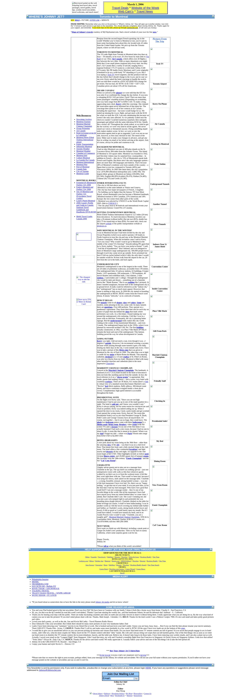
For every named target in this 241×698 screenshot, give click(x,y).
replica (126, 357)
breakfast (133, 449)
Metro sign (123, 350)
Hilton (91, 561)
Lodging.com (83, 561)
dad (101, 433)
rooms (145, 456)
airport (119, 93)
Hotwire (117, 557)
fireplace (122, 424)
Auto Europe (89, 565)
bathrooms (137, 422)
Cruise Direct (140, 569)
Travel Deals (120, 8)
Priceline (124, 557)
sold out (115, 404)
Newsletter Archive (84, 119)
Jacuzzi (114, 427)
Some (139, 303)
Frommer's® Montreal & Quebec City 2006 (86, 184)
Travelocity (102, 557)
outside (108, 343)
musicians (108, 307)
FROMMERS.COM (40, 584)
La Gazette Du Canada (85, 160)
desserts (109, 451)
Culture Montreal (83, 158)
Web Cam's (126, 11)
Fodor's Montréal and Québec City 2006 (84, 188)
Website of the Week (145, 8)
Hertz (105, 565)
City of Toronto (82, 171)
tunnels (104, 303)
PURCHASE (105, 655)
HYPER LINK (95, 20)
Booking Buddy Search (138, 565)
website (109, 224)
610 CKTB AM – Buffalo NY (44, 586)
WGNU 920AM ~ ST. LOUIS (44, 595)
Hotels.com (115, 561)
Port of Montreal (82, 167)
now (155, 32)
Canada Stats (81, 169)
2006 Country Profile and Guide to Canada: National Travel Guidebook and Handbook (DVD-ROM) (86, 207)
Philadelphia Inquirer (40, 579)
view (109, 445)
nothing (131, 282)
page (183, 628)
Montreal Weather (83, 151)
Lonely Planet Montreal (85, 201)
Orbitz (87, 557)
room (134, 424)
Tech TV (111, 75)
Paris (130, 433)
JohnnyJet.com (132, 28)
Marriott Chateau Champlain (121, 370)
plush (99, 422)
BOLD (77, 20)
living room (113, 424)
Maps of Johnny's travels (82, 32)
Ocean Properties (83, 128)
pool (146, 454)
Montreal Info (81, 155)
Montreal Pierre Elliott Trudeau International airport (85, 139)
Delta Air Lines (134, 557)
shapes (119, 303)
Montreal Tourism (83, 122)
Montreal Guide (82, 174)
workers (108, 382)
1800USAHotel (126, 561)
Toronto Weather (83, 149)
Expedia (94, 557)
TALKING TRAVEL (40, 591)
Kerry (118, 104)
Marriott (107, 561)
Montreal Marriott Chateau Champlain (84, 125)
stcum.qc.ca (101, 226)
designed (109, 357)
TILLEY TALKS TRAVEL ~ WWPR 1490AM (51, 593)
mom (112, 354)
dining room (102, 424)
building (139, 327)
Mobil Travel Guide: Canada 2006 (84, 217)
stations (100, 278)
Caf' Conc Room (108, 461)
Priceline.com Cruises (116, 569)
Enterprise (99, 565)
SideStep (110, 557)
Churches (109, 363)
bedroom (109, 422)
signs (127, 312)
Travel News (144, 11)
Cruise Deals (103, 569)
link (146, 382)
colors (133, 303)
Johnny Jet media (102, 602)
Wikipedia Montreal (84, 146)
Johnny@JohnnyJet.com (50, 670)
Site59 (122, 573)
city (117, 445)
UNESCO (112, 203)
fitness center (109, 456)
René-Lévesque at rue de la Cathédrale (86, 134)
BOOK (143, 655)
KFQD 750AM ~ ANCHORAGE (45, 588)
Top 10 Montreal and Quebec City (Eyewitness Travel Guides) (84, 195)
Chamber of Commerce (85, 153)
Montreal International (85, 162)
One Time (156, 557)
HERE (148, 668)
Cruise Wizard (130, 569)
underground (116, 321)
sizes (125, 303)
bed (106, 386)
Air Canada (80, 131)
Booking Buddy (145, 557)
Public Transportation (84, 144)
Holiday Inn (99, 561)
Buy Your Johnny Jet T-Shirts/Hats (125, 651)
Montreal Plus (81, 164)
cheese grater (122, 377)
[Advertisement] (83, 75)
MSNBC (35, 582)
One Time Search (153, 565)
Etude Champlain (133, 458)
